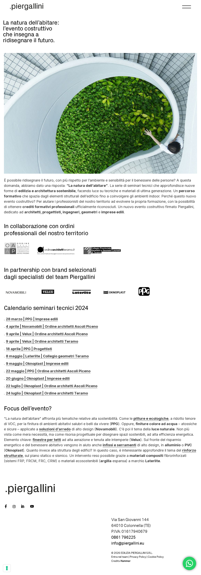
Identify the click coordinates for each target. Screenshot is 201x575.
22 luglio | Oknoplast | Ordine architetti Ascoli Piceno (51, 386)
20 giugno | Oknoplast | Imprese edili (38, 378)
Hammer (126, 561)
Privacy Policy (138, 557)
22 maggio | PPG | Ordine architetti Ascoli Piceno (48, 371)
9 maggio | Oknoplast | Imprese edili (37, 363)
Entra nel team (119, 557)
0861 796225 (123, 537)
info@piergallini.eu (127, 543)
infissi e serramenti (119, 445)
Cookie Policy (156, 557)
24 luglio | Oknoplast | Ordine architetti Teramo (47, 393)
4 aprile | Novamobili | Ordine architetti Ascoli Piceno (52, 326)
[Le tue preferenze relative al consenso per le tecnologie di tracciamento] (7, 568)
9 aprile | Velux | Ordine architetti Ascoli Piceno (47, 334)
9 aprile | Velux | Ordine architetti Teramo (42, 341)
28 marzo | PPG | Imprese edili (32, 319)
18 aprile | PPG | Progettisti (29, 349)
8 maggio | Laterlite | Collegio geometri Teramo (47, 356)
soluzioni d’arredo (55, 429)
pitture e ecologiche (150, 418)
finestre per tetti (47, 440)
